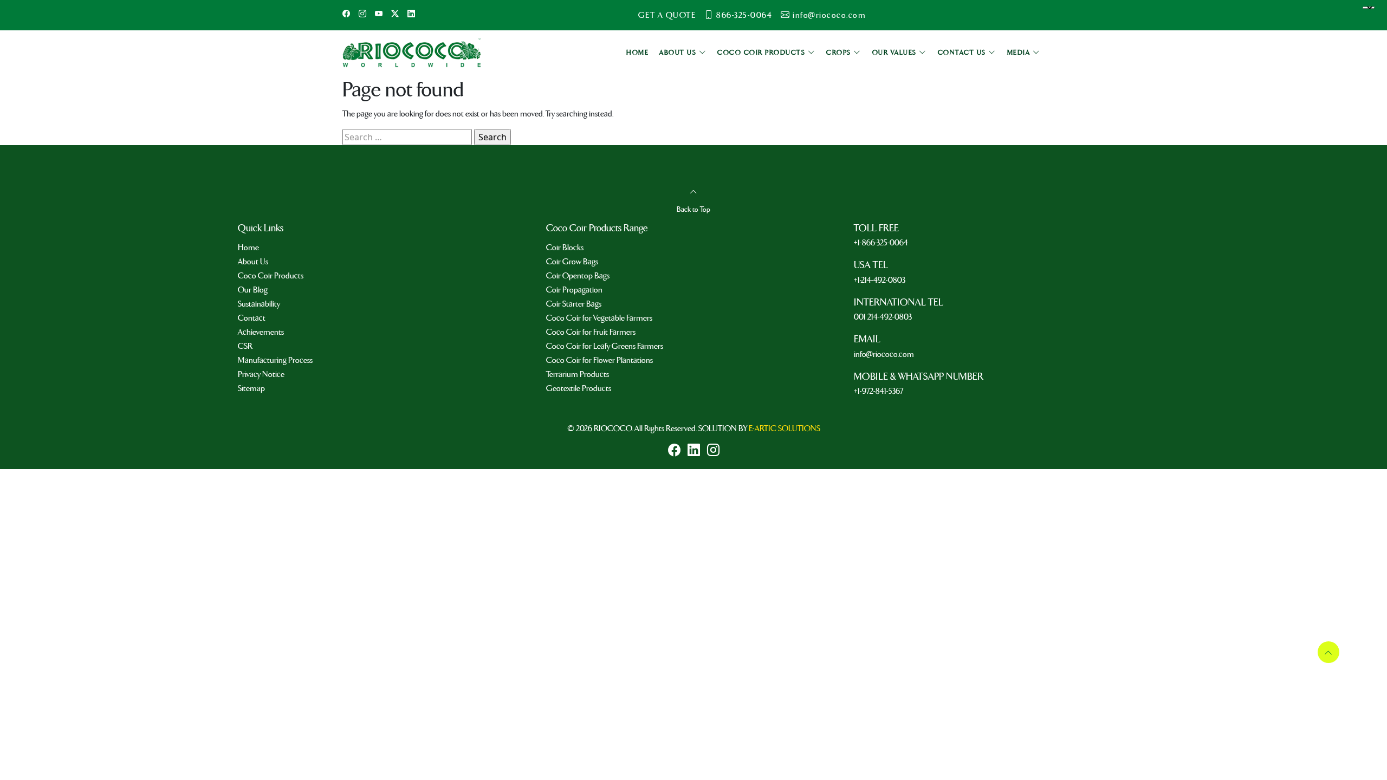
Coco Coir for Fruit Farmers (591, 332)
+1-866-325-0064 (881, 243)
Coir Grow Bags (572, 261)
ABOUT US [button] (679, 53)
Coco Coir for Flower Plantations (599, 360)
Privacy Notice (261, 374)
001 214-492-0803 (883, 317)
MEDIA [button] (1020, 53)
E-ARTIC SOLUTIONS (784, 428)
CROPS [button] (839, 53)
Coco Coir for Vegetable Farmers (599, 318)
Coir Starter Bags (573, 304)
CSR (245, 346)
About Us (253, 261)
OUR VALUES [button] (895, 53)
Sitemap (251, 388)
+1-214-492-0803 (879, 280)
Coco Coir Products (270, 276)
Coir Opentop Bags (578, 276)
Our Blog (253, 290)
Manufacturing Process (275, 360)
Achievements (261, 332)
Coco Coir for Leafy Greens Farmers (604, 346)
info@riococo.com (829, 15)
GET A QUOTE (667, 15)
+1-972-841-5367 (878, 391)
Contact (251, 318)
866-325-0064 (744, 15)
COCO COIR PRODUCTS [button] (762, 53)
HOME (637, 53)
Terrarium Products (577, 374)
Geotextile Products (578, 388)
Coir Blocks (565, 247)
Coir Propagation (574, 290)
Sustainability (259, 304)
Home (248, 247)
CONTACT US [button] (963, 53)
